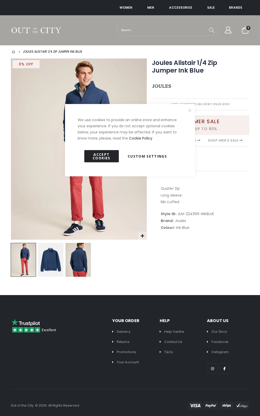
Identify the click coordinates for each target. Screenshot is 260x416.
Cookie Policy (140, 138)
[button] (52, 260)
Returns (123, 341)
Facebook (220, 341)
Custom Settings (147, 156)
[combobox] (167, 30)
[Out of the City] (36, 30)
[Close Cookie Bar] (190, 110)
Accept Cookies (101, 156)
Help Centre (174, 331)
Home (13, 52)
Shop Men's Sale (223, 140)
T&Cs (168, 352)
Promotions (126, 352)
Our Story (219, 331)
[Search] (211, 30)
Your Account (128, 362)
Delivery (123, 331)
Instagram (220, 352)
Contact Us (173, 341)
